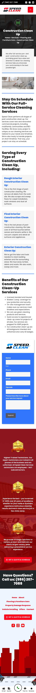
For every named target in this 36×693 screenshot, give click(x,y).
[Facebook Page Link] (28, 2)
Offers (22, 609)
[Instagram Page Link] (30, 2)
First (7, 366)
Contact (30, 609)
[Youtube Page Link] (33, 2)
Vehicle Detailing (10, 609)
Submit (11, 415)
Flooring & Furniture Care (18, 601)
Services (15, 38)
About (21, 597)
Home (7, 38)
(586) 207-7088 (11, 2)
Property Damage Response (18, 605)
